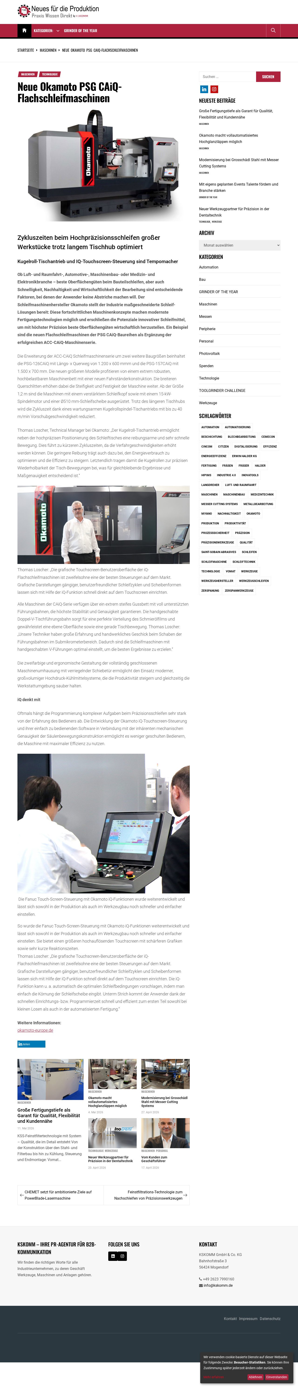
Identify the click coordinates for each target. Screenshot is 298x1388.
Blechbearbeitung (242, 436)
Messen (205, 316)
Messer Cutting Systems (219, 504)
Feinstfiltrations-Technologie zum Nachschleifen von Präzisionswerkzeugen (148, 1195)
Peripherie (207, 329)
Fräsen (227, 465)
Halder (260, 465)
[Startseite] (24, 30)
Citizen (223, 446)
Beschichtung (211, 436)
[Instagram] (204, 89)
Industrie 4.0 (226, 475)
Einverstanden (276, 1377)
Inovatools (250, 475)
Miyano (206, 513)
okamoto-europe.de (35, 1030)
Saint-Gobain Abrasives (218, 552)
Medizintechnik (262, 494)
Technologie (50, 74)
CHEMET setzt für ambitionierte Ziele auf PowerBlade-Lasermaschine (58, 1195)
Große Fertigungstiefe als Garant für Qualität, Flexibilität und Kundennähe (48, 1115)
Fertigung (209, 465)
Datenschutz (270, 1319)
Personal (162, 1150)
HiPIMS (206, 475)
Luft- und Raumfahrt (240, 485)
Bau (202, 279)
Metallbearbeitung (258, 504)
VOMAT (230, 571)
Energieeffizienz (213, 456)
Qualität (246, 542)
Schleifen (249, 552)
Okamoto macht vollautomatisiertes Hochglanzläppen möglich (107, 1102)
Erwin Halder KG (244, 456)
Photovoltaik (209, 353)
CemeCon (268, 436)
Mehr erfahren (213, 1377)
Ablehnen (255, 1377)
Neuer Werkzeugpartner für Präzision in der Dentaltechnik (110, 1159)
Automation (208, 267)
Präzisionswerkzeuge (217, 542)
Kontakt (230, 1319)
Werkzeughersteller (217, 581)
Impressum (248, 1319)
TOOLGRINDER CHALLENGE (222, 390)
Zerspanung (210, 590)
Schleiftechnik (244, 561)
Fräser (244, 465)
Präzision (242, 533)
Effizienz (270, 446)
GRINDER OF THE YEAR (80, 30)
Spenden (206, 366)
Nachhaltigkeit (229, 513)
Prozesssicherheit (215, 533)
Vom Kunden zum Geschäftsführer (154, 1159)
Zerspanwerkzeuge (239, 590)
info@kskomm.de (218, 1285)
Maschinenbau (234, 494)
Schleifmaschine (214, 561)
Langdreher (210, 485)
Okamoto (253, 513)
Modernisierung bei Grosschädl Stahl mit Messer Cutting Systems (164, 1102)
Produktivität (235, 523)
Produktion (210, 523)
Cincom (206, 446)
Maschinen (28, 74)
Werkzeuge (111, 1150)
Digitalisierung (245, 446)
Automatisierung (238, 427)
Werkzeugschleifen (254, 581)
